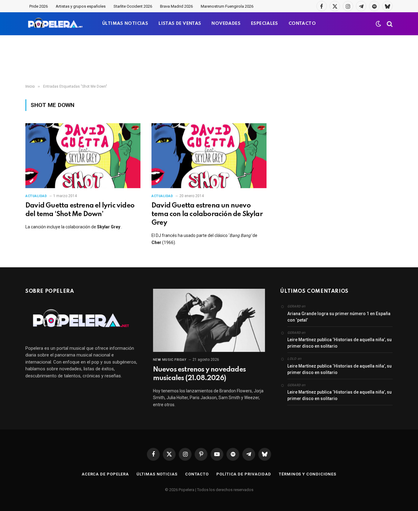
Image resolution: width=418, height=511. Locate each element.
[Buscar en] (389, 24)
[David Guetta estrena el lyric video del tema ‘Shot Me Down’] (82, 155)
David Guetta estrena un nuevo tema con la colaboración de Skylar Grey (207, 214)
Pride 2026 (38, 6)
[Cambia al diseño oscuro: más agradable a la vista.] (378, 24)
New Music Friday (170, 360)
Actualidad (36, 196)
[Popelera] (55, 23)
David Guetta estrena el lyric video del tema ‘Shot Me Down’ (79, 210)
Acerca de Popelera (105, 474)
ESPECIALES (264, 23)
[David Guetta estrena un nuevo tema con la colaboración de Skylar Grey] (209, 155)
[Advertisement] (209, 60)
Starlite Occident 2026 (133, 6)
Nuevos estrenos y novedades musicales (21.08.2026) (199, 374)
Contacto (197, 474)
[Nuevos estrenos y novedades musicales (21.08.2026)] (209, 320)
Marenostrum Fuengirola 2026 (227, 6)
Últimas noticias (156, 474)
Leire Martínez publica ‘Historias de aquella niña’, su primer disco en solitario (339, 343)
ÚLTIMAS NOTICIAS (125, 23)
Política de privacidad (243, 474)
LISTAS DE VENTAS (180, 23)
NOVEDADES (226, 23)
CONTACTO (302, 23)
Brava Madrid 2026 (176, 6)
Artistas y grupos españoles (81, 6)
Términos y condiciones (307, 474)
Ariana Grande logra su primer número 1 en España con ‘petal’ (338, 316)
